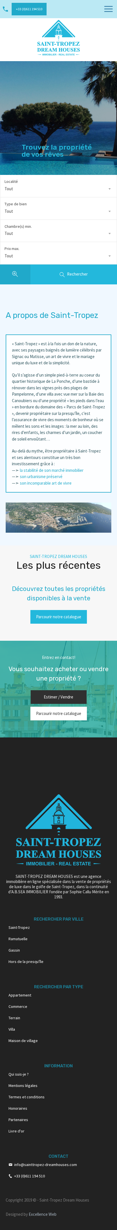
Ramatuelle (18, 938)
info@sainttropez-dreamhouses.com (45, 1164)
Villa (12, 1029)
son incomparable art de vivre (46, 483)
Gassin (14, 950)
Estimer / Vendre (58, 697)
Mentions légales (23, 1085)
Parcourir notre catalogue (58, 616)
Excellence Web (43, 1214)
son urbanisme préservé (41, 476)
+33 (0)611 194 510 (29, 9)
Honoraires (18, 1108)
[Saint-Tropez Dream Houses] (58, 37)
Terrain (14, 1017)
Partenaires (18, 1119)
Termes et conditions (27, 1096)
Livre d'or (16, 1131)
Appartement (20, 995)
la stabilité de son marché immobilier (51, 470)
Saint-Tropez (19, 927)
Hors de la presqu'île (26, 961)
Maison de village (23, 1040)
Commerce (18, 1006)
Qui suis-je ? (19, 1074)
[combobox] (58, 189)
